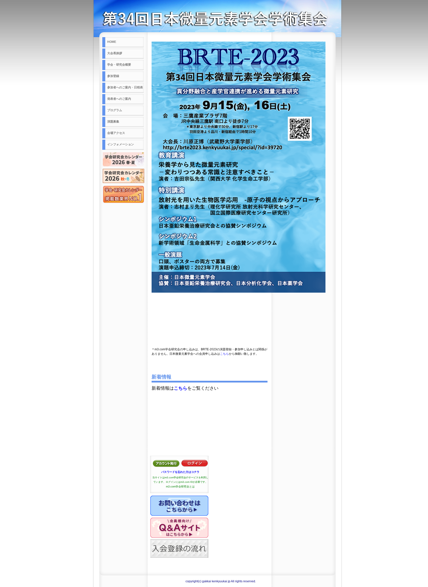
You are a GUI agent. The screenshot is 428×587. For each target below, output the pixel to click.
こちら (224, 354)
